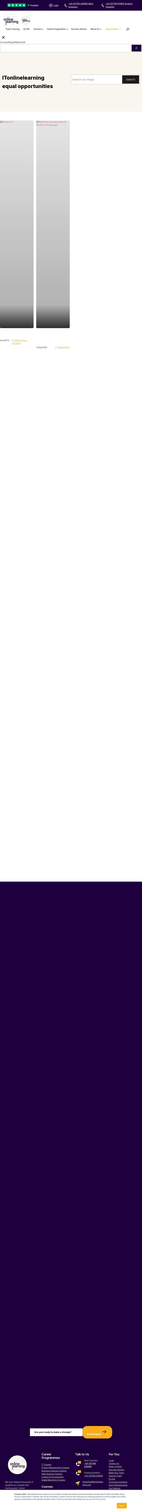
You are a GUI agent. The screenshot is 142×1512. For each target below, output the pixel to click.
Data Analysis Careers (52, 1474)
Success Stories (116, 1470)
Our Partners (114, 1488)
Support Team (115, 1476)
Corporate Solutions (118, 1482)
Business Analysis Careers (54, 1471)
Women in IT (9, 333)
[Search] (136, 48)
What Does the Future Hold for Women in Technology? (52, 336)
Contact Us (114, 1463)
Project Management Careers (55, 1467)
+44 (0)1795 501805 (93, 1476)
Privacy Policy (100, 1499)
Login (56, 5)
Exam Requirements (118, 1485)
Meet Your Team (116, 1473)
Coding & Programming (53, 1477)
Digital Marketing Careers (53, 1480)
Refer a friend (115, 1466)
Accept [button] (121, 1505)
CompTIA (16, 343)
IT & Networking (19, 340)
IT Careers (46, 1464)
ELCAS (112, 1479)
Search (130, 79)
